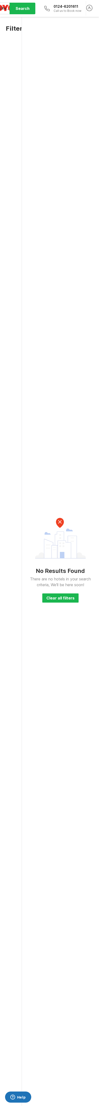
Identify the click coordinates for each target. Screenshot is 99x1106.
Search (23, 8)
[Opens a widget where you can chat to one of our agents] (18, 1098)
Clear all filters (60, 598)
